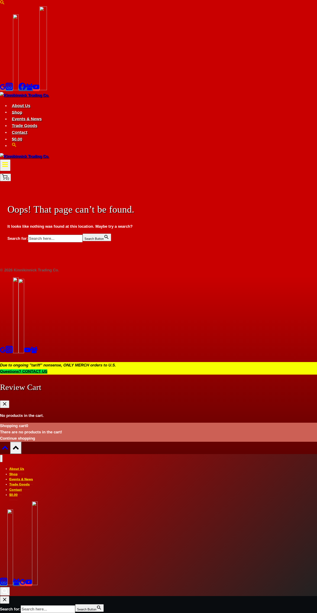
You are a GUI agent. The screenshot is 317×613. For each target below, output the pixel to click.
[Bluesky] (16, 89)
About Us (21, 105)
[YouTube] (36, 89)
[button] (2, 3)
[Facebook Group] (29, 89)
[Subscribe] (43, 89)
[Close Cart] (4, 404)
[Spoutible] (21, 352)
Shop (17, 112)
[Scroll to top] (5, 449)
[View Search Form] (5, 591)
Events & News (27, 119)
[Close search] (4, 600)
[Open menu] (5, 165)
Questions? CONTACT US (23, 371)
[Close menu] (1, 458)
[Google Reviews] (3, 89)
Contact (19, 132)
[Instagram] (9, 89)
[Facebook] (22, 89)
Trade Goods (24, 125)
